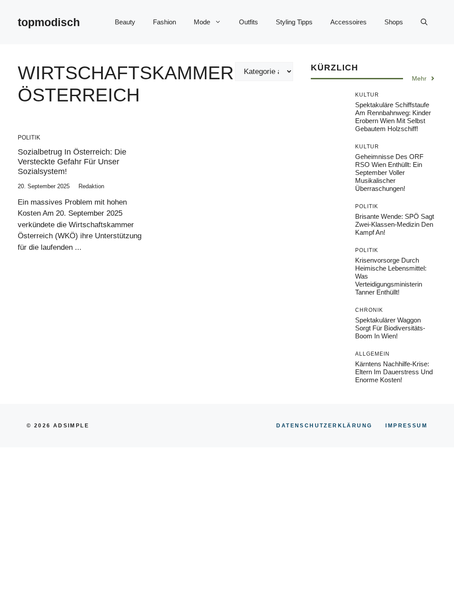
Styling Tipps (294, 22)
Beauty (125, 22)
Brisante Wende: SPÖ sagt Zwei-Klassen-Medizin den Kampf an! (394, 224)
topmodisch (49, 22)
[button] (424, 22)
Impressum (406, 426)
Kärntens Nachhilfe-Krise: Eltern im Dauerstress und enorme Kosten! (394, 372)
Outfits (248, 22)
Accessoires (348, 22)
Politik (29, 137)
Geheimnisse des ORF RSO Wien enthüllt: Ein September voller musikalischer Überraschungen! (389, 172)
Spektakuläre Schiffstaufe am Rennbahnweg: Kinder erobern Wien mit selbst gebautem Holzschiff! (393, 116)
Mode (202, 22)
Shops (393, 22)
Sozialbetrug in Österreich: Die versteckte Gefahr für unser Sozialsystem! (72, 161)
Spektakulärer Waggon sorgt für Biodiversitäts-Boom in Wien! (390, 328)
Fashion (164, 22)
